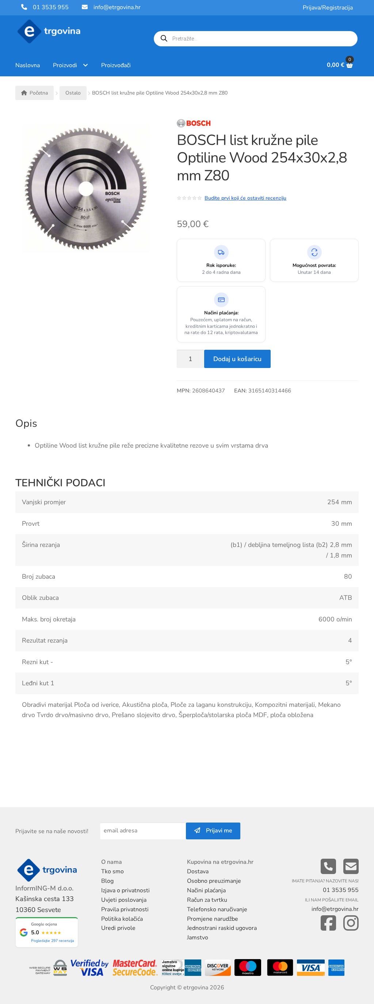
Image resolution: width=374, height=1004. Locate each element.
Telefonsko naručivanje (217, 909)
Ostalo (73, 92)
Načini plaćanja (206, 890)
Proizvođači (116, 65)
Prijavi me (216, 831)
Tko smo (112, 871)
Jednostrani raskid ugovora (222, 928)
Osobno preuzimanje (214, 881)
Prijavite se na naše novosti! (51, 831)
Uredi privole (118, 928)
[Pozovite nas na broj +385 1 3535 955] (328, 867)
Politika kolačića (122, 919)
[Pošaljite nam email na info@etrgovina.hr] (351, 867)
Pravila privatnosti (125, 909)
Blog (107, 881)
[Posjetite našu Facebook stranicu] (328, 923)
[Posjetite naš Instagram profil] (351, 923)
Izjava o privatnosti (125, 890)
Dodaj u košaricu (237, 359)
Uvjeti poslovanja (123, 900)
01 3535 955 (48, 7)
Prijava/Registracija (328, 8)
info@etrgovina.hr (117, 7)
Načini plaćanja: (221, 313)
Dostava (198, 871)
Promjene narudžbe (212, 919)
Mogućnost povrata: (314, 266)
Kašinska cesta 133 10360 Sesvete (44, 904)
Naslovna (27, 65)
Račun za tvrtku (207, 900)
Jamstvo (197, 938)
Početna (39, 92)
